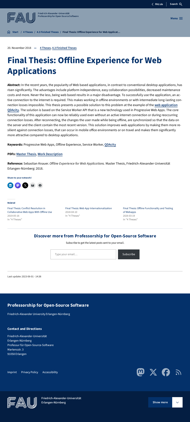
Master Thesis (26, 154)
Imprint (12, 372)
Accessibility (50, 372)
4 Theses (45, 48)
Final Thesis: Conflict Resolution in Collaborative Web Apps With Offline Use (29, 210)
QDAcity (110, 144)
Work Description (50, 154)
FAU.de (159, 4)
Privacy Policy (29, 372)
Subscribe (128, 254)
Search (174, 4)
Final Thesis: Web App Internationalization (88, 208)
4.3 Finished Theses (64, 48)
